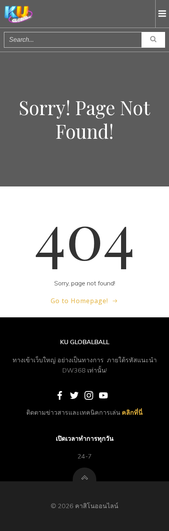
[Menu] (162, 13)
